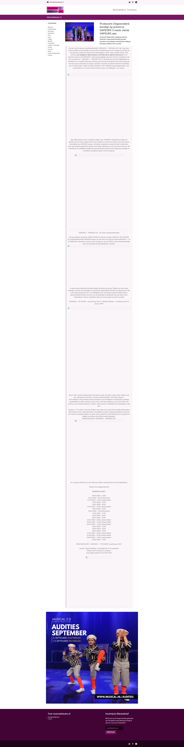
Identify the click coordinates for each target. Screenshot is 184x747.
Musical (50, 27)
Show (49, 51)
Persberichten (52, 29)
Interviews (51, 33)
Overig (50, 55)
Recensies (51, 31)
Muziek (50, 41)
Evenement (51, 43)
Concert (50, 49)
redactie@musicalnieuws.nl (56, 2)
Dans (49, 37)
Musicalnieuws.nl (119, 10)
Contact (50, 719)
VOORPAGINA (52, 23)
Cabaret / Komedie (53, 45)
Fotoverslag (132, 10)
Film (49, 35)
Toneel (50, 47)
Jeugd (50, 39)
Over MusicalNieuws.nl (54, 717)
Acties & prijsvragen (54, 53)
